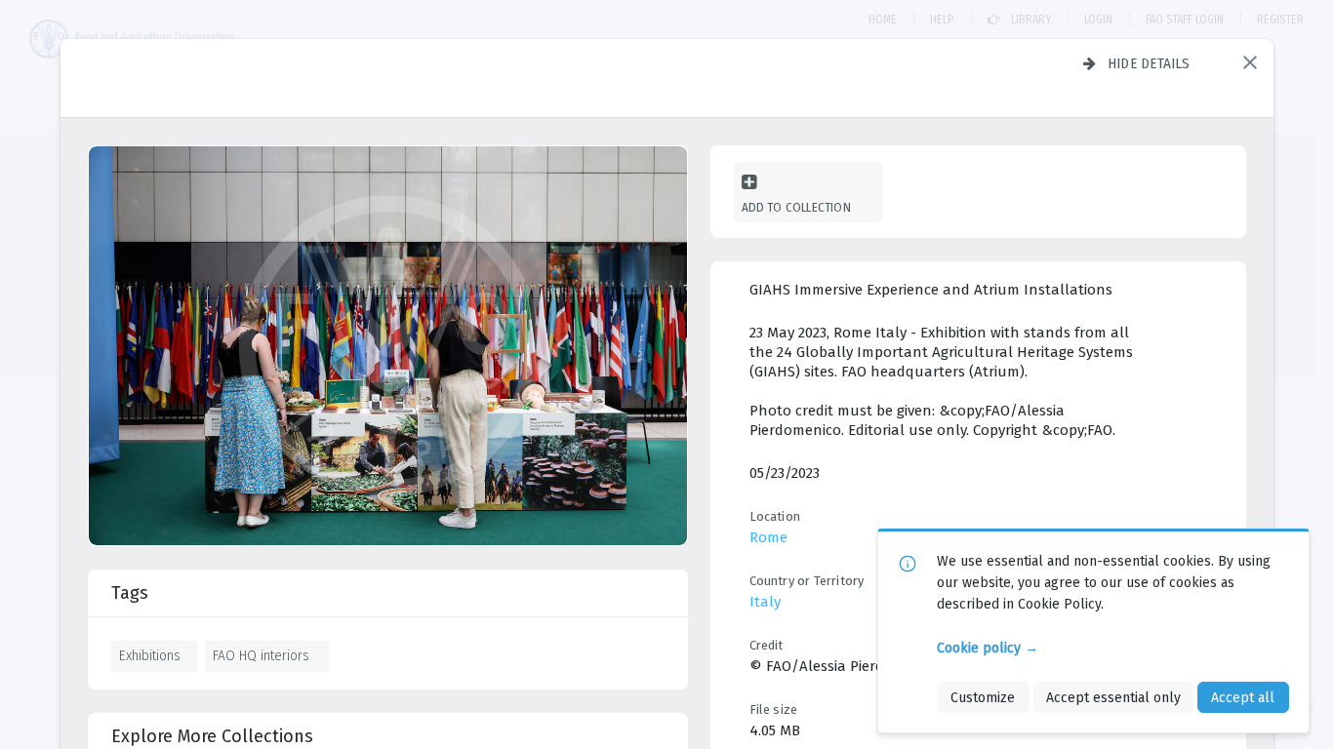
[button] (1250, 62)
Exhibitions (150, 655)
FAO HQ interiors (261, 655)
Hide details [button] (1149, 63)
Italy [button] (765, 602)
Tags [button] (129, 593)
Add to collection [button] (796, 207)
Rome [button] (768, 537)
